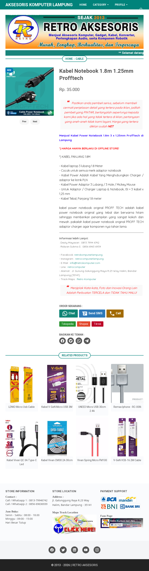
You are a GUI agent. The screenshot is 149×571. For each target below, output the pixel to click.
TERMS (13, 14)
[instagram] (97, 550)
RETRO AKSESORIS (85, 565)
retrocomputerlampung (89, 258)
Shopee (83, 323)
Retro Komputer (86, 279)
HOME (83, 4)
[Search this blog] (141, 9)
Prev (24, 121)
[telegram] (87, 341)
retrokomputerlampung (88, 254)
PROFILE (120, 4)
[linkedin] (74, 550)
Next (35, 121)
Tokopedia (67, 323)
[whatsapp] (79, 341)
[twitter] (70, 341)
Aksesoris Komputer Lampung (39, 4)
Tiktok (97, 323)
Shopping (32, 14)
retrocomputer (76, 267)
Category (99, 4)
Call (118, 313)
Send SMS (95, 313)
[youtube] (85, 550)
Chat (71, 313)
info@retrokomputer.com (85, 263)
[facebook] (62, 341)
